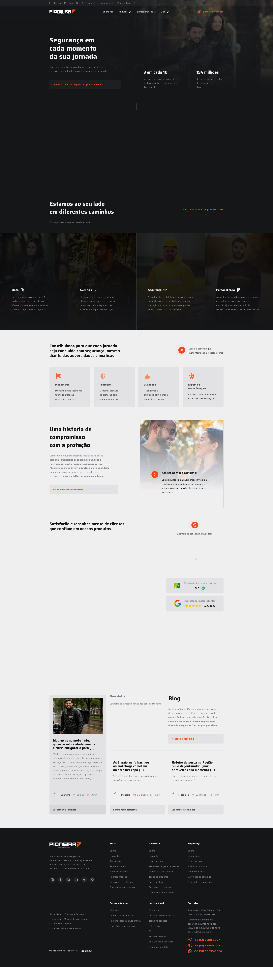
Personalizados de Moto (122, 915)
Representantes (118, 877)
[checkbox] (111, 726)
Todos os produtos (119, 871)
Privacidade (55, 914)
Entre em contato (213, 11)
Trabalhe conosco (158, 921)
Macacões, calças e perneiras (164, 866)
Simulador (115, 910)
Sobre (113, 850)
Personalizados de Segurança (125, 921)
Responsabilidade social (161, 915)
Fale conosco (155, 926)
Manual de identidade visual (66, 928)
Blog (151, 931)
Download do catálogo (121, 882)
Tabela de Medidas (61, 923)
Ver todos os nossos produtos (200, 209)
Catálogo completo (158, 947)
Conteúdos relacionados (122, 887)
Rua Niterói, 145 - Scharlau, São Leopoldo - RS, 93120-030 (204, 912)
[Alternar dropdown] (130, 12)
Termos (80, 914)
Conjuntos (115, 856)
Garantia (56, 919)
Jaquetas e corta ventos (161, 871)
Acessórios (115, 861)
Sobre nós (108, 11)
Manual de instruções (75, 919)
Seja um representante (161, 941)
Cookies (69, 914)
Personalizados (118, 866)
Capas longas (156, 861)
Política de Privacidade (148, 734)
